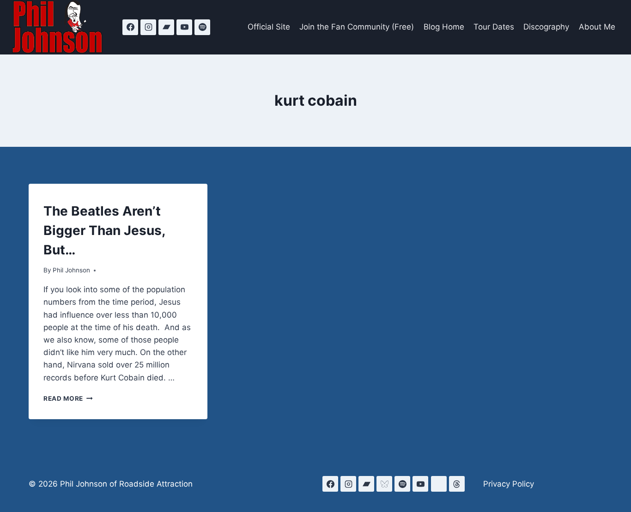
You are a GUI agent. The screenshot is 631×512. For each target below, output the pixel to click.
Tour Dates (493, 26)
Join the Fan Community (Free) (356, 26)
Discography (546, 26)
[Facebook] (130, 27)
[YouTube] (184, 27)
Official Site (269, 26)
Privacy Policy (508, 483)
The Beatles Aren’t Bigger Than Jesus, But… (104, 230)
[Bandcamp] (166, 27)
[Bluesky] (384, 484)
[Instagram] (148, 27)
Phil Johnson (71, 270)
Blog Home (444, 26)
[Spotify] (202, 27)
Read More (68, 398)
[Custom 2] (439, 484)
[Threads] (457, 484)
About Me (597, 26)
